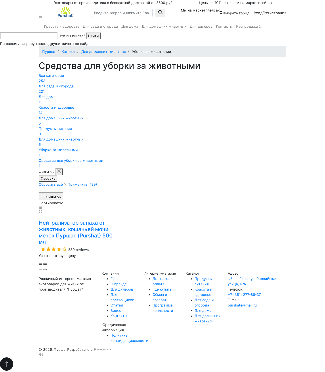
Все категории (51, 78)
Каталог (68, 51)
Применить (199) (82, 184)
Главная (117, 278)
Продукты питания (55, 131)
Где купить (162, 289)
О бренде (119, 284)
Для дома (129, 26)
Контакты (224, 26)
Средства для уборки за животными (71, 163)
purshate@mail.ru (242, 305)
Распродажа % (249, 26)
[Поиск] (40, 16)
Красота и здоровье (61, 26)
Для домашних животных (164, 26)
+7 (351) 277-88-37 (244, 294)
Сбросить (51, 184)
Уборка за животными (58, 152)
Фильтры (53, 197)
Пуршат (49, 51)
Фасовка (47, 178)
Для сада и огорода (100, 26)
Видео (116, 310)
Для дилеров (201, 26)
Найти (93, 36)
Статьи (117, 305)
